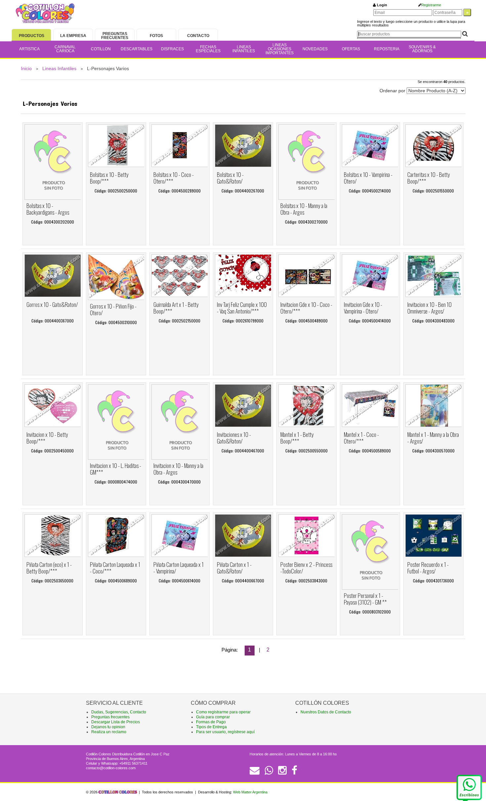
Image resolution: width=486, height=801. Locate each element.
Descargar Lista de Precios (115, 722)
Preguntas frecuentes (110, 717)
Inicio (26, 68)
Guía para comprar (213, 717)
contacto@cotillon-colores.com (111, 768)
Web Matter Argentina (250, 792)
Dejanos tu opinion (108, 727)
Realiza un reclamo (108, 732)
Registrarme (431, 5)
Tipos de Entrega (211, 727)
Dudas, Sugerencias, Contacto (118, 712)
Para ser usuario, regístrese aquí (225, 732)
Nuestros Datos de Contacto (326, 712)
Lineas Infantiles (59, 68)
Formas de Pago (211, 722)
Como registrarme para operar (223, 712)
